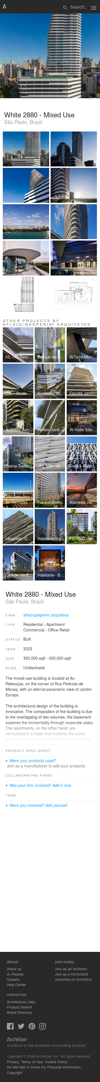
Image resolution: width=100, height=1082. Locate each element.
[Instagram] (42, 1028)
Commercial (33, 630)
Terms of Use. (32, 1061)
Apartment (55, 624)
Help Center (16, 984)
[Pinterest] (32, 1028)
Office (53, 630)
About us (14, 968)
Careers (13, 979)
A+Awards (15, 974)
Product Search (19, 1007)
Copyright (14, 1072)
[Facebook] (10, 1028)
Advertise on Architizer (73, 979)
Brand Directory (19, 1012)
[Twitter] (21, 1028)
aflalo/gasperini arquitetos (46, 615)
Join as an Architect (71, 968)
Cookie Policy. (56, 1061)
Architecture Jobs (21, 1001)
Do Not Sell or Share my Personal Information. (44, 1067)
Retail (64, 630)
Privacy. (13, 1061)
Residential (33, 624)
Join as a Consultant (71, 974)
